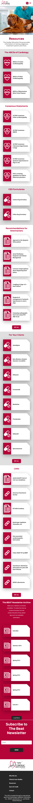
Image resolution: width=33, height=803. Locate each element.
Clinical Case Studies (15, 779)
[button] (30, 3)
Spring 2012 (16, 690)
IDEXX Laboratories (19, 582)
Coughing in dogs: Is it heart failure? (19, 285)
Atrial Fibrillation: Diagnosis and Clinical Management (19, 255)
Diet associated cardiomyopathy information (18, 538)
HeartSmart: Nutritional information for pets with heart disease (20, 567)
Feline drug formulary (19, 214)
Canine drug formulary (20, 199)
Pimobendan (17, 419)
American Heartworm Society (19, 493)
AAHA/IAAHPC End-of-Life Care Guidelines (20, 479)
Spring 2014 (16, 660)
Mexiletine (16, 404)
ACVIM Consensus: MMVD (19, 131)
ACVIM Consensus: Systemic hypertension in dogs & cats (20, 160)
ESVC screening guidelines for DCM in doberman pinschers (19, 175)
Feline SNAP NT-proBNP (20, 553)
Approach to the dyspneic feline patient (20, 241)
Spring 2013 (16, 675)
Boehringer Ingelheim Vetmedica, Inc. (19, 523)
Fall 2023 (15, 631)
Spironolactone (17, 448)
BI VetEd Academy (18, 508)
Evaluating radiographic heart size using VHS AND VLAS (20, 315)
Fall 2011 (15, 704)
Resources (12, 783)
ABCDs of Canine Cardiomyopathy (18, 62)
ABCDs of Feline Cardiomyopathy (18, 77)
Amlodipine (16, 345)
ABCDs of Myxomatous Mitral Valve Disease (20, 92)
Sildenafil (16, 434)
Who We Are (13, 776)
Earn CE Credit (13, 787)
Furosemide (16, 389)
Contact (11, 790)
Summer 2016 (17, 645)
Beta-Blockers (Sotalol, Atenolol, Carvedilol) (20, 360)
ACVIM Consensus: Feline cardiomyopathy (20, 116)
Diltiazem (16, 375)
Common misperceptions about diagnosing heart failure (20, 270)
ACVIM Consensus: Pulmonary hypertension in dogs (20, 146)
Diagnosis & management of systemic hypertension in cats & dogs (20, 300)
